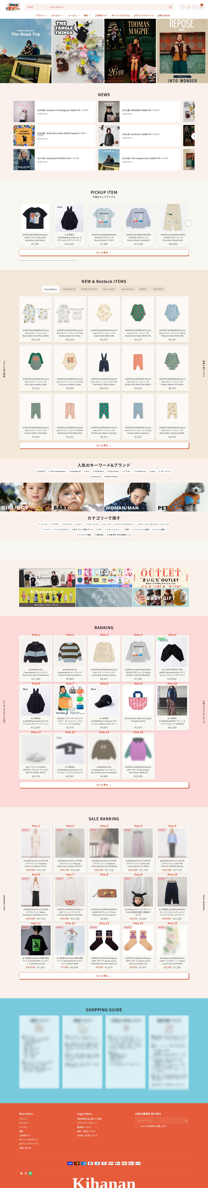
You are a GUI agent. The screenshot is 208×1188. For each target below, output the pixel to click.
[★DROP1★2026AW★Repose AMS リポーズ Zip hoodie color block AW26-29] (138, 749)
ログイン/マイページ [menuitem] (143, 15)
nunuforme (127, 289)
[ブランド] (198, 7)
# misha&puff (75, 471)
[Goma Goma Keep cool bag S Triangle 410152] (138, 701)
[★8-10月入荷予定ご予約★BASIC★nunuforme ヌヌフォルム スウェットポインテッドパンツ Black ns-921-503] (172, 652)
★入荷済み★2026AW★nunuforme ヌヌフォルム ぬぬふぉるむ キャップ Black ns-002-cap (104, 721)
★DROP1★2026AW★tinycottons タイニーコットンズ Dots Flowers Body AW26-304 (172, 333)
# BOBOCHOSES (111, 476)
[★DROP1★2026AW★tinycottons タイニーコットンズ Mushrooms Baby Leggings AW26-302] (104, 410)
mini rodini (109, 289)
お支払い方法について (87, 1135)
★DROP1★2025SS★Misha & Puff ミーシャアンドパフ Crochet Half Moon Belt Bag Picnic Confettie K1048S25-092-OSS (70, 912)
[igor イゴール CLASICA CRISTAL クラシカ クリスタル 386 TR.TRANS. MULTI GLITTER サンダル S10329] (36, 749)
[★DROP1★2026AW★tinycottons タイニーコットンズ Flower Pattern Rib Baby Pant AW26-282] (36, 410)
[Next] (189, 223)
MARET (143, 289)
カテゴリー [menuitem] (56, 15)
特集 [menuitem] (86, 15)
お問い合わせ (25, 1147)
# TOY (99, 529)
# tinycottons (113, 471)
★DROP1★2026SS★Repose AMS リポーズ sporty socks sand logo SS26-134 (138, 960)
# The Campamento (57, 471)
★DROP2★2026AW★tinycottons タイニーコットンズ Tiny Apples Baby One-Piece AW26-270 (70, 333)
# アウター (127, 471)
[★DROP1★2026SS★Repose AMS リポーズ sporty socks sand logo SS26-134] (138, 940)
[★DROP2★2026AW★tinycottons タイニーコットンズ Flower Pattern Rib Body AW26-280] (172, 361)
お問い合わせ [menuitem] (164, 15)
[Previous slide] (4, 51)
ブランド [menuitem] (40, 15)
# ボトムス (67, 524)
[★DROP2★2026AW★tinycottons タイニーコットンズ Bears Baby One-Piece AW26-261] (36, 312)
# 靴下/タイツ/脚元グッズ (82, 529)
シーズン (23, 1127)
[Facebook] (21, 1173)
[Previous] (19, 223)
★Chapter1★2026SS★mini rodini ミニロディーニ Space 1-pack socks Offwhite (172, 960)
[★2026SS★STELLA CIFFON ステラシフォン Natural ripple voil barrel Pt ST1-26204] (36, 843)
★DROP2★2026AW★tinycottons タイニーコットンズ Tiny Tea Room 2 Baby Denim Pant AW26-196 (104, 381)
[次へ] (194, 136)
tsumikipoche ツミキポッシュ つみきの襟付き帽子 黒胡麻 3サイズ (138, 912)
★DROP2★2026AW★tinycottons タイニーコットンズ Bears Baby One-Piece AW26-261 (35, 333)
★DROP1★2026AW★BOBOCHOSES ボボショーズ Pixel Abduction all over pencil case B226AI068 (104, 912)
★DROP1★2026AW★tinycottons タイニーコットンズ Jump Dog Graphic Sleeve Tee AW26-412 (104, 672)
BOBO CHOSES (89, 289)
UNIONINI (158, 289)
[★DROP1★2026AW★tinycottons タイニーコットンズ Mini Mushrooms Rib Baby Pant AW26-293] (70, 410)
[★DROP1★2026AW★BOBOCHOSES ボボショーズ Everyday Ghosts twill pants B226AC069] (173, 218)
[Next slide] (203, 51)
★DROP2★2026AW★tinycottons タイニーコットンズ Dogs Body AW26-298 (104, 333)
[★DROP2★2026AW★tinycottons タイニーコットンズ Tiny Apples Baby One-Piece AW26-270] (70, 312)
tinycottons (50, 289)
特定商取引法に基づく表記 (89, 1118)
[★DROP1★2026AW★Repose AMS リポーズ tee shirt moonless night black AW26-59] (35, 218)
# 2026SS (41, 471)
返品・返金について (86, 1131)
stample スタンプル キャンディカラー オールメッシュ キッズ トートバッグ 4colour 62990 (70, 721)
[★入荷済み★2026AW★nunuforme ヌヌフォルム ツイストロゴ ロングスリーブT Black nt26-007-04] (70, 749)
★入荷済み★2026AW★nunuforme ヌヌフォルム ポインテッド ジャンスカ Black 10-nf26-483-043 (70, 237)
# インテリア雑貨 (84, 534)
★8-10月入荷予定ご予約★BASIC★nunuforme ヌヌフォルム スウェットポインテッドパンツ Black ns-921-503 (172, 672)
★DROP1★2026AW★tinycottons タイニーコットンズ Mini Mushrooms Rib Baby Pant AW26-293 (70, 430)
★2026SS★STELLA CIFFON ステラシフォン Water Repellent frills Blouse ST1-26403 (35, 912)
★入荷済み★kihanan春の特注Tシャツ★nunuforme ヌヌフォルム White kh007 (70, 960)
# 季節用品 (99, 534)
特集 (21, 1131)
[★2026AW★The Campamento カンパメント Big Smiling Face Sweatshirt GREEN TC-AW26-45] (104, 749)
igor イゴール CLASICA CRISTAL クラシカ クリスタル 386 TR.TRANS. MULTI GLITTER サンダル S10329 (36, 769)
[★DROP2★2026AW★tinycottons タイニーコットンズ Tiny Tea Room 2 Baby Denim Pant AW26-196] (104, 361)
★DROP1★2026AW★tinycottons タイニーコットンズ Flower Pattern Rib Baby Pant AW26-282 (36, 430)
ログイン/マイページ (28, 1143)
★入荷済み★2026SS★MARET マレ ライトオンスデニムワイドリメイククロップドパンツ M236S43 (172, 912)
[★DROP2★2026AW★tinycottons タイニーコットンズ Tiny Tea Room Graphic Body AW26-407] (70, 361)
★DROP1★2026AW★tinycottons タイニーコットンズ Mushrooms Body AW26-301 (138, 333)
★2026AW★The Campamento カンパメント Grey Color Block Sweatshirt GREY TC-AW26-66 (36, 672)
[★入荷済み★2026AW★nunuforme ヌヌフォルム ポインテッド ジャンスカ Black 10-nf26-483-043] (69, 218)
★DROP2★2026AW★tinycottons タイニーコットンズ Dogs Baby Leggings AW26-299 (172, 430)
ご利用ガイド (25, 1135)
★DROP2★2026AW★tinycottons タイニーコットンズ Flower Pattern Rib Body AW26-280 (172, 381)
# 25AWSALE (98, 471)
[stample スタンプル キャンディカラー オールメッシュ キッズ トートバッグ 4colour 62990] (70, 701)
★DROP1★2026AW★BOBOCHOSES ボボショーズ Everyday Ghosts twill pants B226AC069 (173, 237)
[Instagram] (26, 1173)
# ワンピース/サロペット (124, 524)
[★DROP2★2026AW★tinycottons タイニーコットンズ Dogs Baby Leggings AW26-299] (172, 410)
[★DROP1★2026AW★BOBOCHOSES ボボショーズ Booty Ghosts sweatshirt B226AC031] (139, 218)
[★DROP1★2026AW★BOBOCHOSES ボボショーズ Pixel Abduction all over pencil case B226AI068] (104, 892)
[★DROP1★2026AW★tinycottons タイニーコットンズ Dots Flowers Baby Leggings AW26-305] (138, 410)
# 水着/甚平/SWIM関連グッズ (119, 534)
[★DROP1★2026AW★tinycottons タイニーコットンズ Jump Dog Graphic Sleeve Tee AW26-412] (104, 652)
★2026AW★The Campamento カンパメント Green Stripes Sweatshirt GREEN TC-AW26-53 (70, 672)
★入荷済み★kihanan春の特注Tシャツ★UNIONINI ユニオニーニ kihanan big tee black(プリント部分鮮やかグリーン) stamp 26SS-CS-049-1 (35, 960)
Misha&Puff (69, 289)
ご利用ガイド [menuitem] (101, 15)
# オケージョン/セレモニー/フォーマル (153, 524)
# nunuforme (140, 471)
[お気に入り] (194, 7)
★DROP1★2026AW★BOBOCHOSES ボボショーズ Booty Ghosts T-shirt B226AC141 (104, 237)
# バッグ (46, 529)
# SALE (152, 471)
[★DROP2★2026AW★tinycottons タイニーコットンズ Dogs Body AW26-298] (104, 312)
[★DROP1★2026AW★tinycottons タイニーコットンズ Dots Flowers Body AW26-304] (172, 312)
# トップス (43, 524)
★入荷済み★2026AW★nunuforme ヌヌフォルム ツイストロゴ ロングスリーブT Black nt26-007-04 (70, 769)
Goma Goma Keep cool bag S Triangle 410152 (138, 719)
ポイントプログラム (28, 1139)
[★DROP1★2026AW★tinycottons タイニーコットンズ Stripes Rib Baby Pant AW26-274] (138, 361)
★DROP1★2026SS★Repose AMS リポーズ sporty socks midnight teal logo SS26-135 (104, 960)
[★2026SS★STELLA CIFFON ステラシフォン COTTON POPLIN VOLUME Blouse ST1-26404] (172, 843)
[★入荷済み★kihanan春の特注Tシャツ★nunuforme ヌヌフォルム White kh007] (70, 940)
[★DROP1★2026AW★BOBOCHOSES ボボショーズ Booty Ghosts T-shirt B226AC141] (104, 218)
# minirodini (95, 476)
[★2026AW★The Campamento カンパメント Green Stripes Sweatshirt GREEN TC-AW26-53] (70, 652)
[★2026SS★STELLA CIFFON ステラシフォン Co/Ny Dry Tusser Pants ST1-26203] (138, 843)
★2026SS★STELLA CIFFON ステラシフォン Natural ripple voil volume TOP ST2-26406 (70, 863)
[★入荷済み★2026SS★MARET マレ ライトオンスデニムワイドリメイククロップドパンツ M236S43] (172, 892)
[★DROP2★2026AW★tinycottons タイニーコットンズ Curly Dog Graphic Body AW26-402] (36, 361)
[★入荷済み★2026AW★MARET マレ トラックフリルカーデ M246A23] (172, 701)
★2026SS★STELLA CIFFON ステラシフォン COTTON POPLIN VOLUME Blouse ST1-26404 (172, 863)
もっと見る (104, 252)
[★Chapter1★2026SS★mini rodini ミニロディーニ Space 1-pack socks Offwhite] (172, 940)
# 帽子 (127, 529)
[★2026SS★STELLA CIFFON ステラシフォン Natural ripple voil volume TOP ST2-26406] (70, 843)
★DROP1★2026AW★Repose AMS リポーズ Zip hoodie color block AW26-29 (138, 769)
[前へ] (13, 136)
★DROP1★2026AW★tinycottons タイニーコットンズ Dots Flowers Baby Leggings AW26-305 (138, 430)
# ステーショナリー (113, 529)
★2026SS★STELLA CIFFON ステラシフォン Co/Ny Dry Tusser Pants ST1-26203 (138, 863)
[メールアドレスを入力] (186, 1120)
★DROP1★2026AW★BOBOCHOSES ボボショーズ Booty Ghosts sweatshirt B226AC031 (138, 237)
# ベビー (79, 524)
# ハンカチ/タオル (61, 529)
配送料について (84, 1127)
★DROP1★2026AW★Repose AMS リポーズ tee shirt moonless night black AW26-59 (34, 237)
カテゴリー (24, 1122)
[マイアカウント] (188, 7)
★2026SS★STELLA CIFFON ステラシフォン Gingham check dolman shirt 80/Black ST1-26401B (104, 863)
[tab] (85, 81)
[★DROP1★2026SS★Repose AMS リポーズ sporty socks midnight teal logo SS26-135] (104, 940)
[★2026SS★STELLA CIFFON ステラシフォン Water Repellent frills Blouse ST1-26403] (36, 892)
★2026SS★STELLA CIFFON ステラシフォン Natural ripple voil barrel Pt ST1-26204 (35, 863)
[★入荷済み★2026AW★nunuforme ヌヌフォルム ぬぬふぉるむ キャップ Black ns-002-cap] (104, 701)
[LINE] (30, 1173)
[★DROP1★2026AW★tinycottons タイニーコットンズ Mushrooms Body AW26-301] (138, 312)
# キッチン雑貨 (159, 529)
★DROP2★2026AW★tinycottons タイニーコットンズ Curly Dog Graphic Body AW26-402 (36, 381)
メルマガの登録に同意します (153, 1126)
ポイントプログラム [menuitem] (120, 15)
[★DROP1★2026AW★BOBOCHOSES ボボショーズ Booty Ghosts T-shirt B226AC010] (138, 652)
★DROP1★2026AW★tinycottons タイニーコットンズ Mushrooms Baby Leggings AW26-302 (104, 430)
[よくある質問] (181, 7)
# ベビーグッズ (92, 524)
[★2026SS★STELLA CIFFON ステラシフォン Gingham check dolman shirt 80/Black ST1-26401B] (104, 843)
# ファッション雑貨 (141, 529)
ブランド (23, 1118)
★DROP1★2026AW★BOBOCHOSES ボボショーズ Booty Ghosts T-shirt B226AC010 (138, 672)
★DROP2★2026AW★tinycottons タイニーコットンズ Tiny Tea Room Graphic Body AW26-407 (70, 381)
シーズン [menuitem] (73, 15)
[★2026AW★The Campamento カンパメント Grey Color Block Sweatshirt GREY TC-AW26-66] (36, 652)
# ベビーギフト (165, 471)
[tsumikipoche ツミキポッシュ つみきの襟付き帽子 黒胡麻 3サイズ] (138, 892)
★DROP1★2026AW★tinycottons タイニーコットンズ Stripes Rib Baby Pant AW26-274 (138, 381)
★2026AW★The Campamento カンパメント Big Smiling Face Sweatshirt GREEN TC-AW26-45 (104, 769)
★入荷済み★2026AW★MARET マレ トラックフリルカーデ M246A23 (172, 721)
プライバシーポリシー (87, 1122)
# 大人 (86, 471)
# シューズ (106, 524)
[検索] (170, 7)
